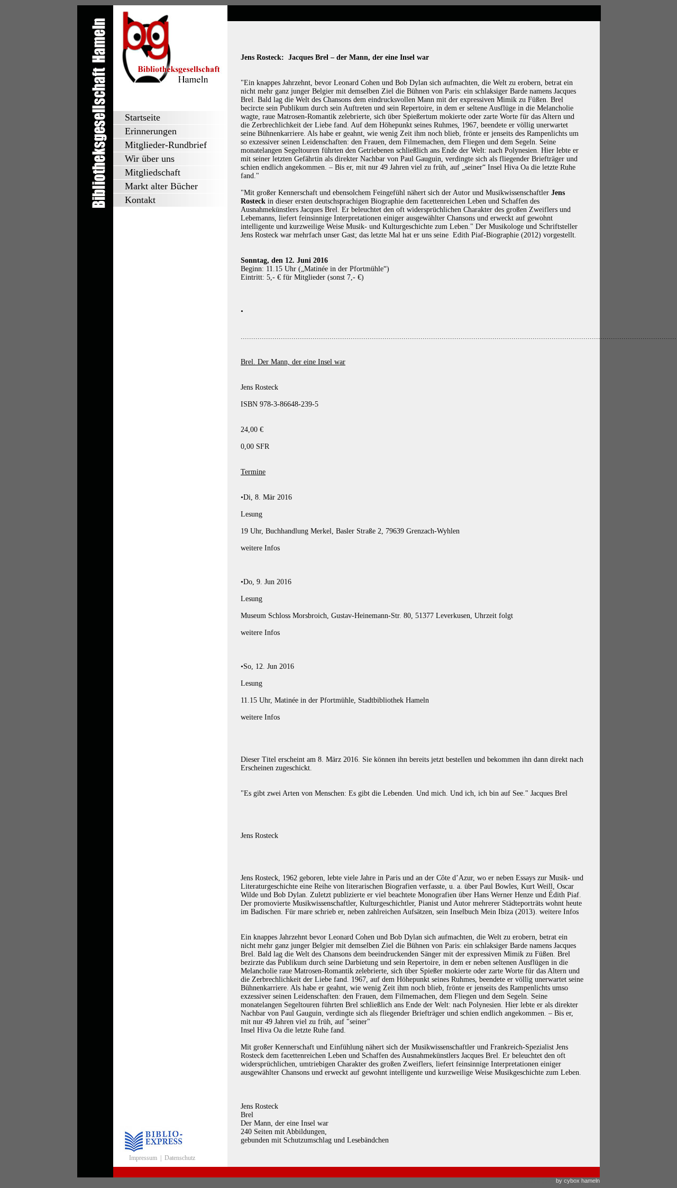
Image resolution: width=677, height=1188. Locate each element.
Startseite (142, 117)
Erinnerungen (151, 131)
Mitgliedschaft (152, 172)
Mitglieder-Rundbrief (166, 145)
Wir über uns (150, 158)
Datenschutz (179, 1158)
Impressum (143, 1158)
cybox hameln (582, 1180)
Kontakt (140, 200)
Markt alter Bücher (161, 186)
